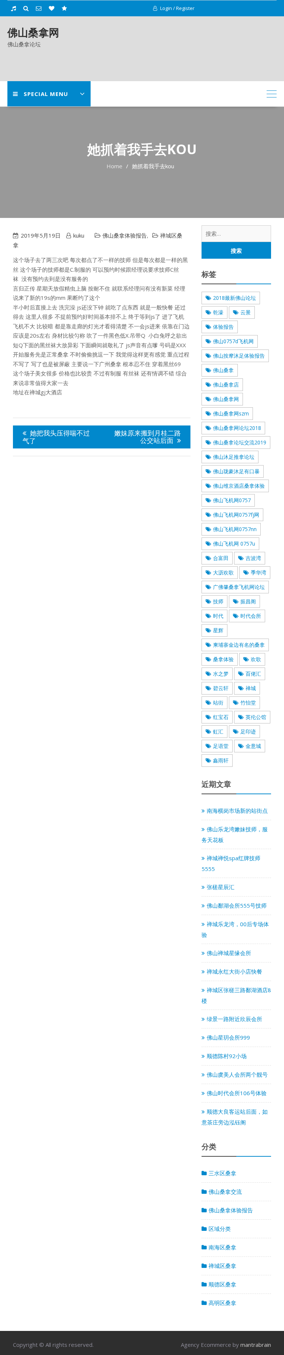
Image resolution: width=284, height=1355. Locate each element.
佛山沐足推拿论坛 (233, 456)
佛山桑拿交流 (225, 1191)
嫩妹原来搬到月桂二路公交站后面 (147, 436)
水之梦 (221, 673)
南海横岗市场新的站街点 (237, 810)
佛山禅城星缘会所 (229, 953)
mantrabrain (255, 1344)
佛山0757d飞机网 (233, 341)
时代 (218, 615)
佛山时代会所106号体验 (237, 1093)
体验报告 (223, 326)
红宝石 (221, 716)
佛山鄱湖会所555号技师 (237, 905)
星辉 (218, 630)
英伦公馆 (256, 716)
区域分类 (220, 1228)
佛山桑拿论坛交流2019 (239, 442)
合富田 (221, 557)
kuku (78, 235)
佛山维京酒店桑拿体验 (239, 485)
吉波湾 (253, 557)
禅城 (251, 688)
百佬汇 (253, 673)
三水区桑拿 (222, 1173)
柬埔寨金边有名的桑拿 (239, 644)
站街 (218, 702)
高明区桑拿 (222, 1302)
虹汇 (218, 731)
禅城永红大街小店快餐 (234, 971)
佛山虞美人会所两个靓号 (237, 1074)
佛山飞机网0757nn (235, 529)
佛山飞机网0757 (232, 500)
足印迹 (248, 731)
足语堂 (221, 745)
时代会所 (250, 615)
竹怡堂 (248, 702)
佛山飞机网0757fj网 (236, 514)
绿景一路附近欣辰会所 (234, 1019)
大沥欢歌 (223, 572)
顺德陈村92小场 (227, 1056)
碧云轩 (221, 688)
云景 (245, 312)
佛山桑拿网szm (231, 413)
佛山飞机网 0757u (234, 543)
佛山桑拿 (223, 370)
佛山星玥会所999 (228, 1037)
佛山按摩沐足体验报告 (239, 355)
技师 (218, 601)
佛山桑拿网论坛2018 (237, 427)
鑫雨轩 (221, 760)
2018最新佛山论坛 (234, 297)
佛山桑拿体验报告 (124, 235)
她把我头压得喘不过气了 (56, 436)
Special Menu (46, 93)
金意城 (253, 745)
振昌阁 (248, 601)
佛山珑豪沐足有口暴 (236, 471)
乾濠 (218, 312)
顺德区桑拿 (222, 1284)
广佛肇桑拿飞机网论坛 (239, 586)
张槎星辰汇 (220, 887)
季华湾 (258, 572)
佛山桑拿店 (226, 384)
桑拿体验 (223, 659)
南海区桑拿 (222, 1247)
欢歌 (256, 659)
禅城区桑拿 (222, 1265)
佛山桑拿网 (33, 32)
